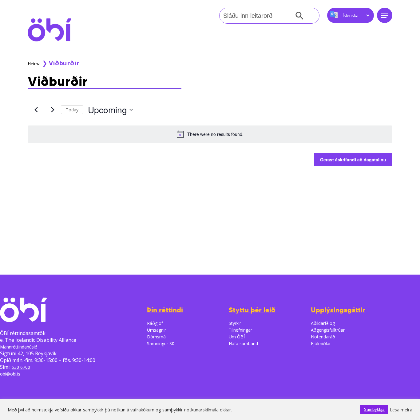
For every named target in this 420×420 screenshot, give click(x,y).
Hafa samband (243, 343)
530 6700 (21, 367)
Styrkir (235, 323)
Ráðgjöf (155, 323)
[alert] (210, 134)
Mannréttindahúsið (19, 347)
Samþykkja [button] (374, 409)
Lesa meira (401, 409)
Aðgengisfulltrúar (328, 330)
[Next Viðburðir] (52, 110)
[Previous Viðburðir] (36, 110)
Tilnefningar (240, 330)
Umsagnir (156, 330)
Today (72, 110)
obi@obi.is (10, 374)
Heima (34, 64)
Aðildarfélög (323, 323)
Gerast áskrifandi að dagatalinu (353, 159)
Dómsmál (157, 337)
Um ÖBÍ (237, 337)
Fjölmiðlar (321, 343)
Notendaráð (323, 337)
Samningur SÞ (161, 343)
